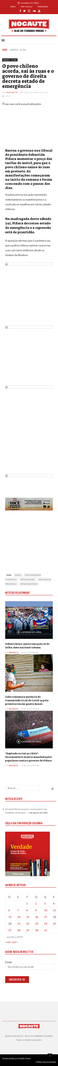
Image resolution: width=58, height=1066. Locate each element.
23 (36, 923)
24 (45, 923)
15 (27, 917)
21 (18, 923)
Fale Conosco (26, 6)
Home (4, 50)
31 (45, 930)
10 (45, 910)
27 (9, 930)
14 (18, 917)
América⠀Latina (18, 50)
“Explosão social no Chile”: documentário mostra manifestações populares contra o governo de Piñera (28, 757)
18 (54, 917)
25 (54, 923)
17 (45, 917)
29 (27, 930)
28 (18, 930)
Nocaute (12, 92)
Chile (18, 575)
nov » (15, 942)
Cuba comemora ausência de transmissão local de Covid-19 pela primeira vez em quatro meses (26, 700)
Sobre (12, 6)
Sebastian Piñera (29, 584)
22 (27, 923)
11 (54, 910)
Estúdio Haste (24, 1058)
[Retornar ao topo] (50, 1056)
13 (9, 917)
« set (8, 942)
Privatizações (28, 579)
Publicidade (43, 6)
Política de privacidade (46, 1062)
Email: (8, 962)
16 (36, 917)
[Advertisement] (29, 541)
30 (36, 930)
